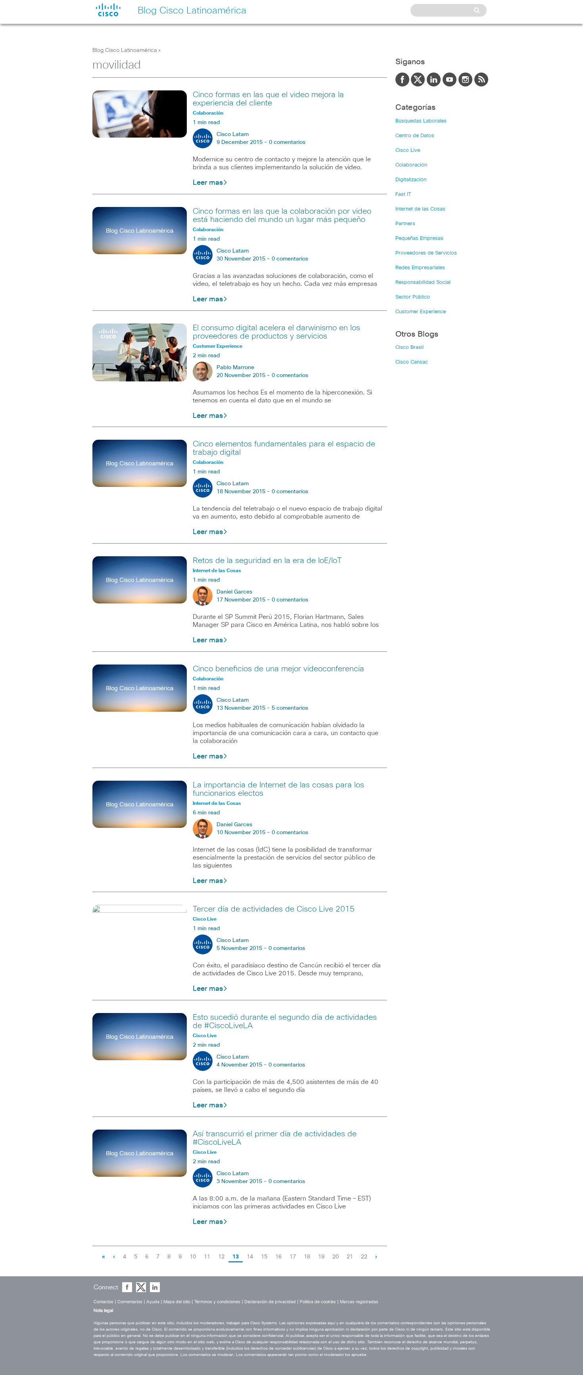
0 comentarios (287, 142)
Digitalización (410, 179)
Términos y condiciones (217, 1302)
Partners (405, 223)
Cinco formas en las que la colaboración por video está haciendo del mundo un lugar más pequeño (282, 215)
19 (321, 1257)
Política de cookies (318, 1302)
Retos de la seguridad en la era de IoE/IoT (267, 561)
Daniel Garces (234, 592)
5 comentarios (290, 708)
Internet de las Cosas (420, 209)
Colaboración (411, 165)
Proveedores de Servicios (426, 253)
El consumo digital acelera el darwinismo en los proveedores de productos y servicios (276, 332)
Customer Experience (420, 311)
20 (335, 1257)
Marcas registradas (359, 1302)
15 (264, 1257)
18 (307, 1257)
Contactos (103, 1302)
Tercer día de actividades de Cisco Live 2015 (274, 909)
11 (207, 1257)
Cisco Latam (233, 134)
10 (193, 1257)
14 (250, 1257)
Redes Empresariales (420, 267)
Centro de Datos (414, 135)
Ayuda (152, 1302)
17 (293, 1257)
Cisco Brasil (409, 347)
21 (350, 1257)
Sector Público (412, 297)
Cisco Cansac (411, 362)
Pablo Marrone (235, 367)
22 (364, 1257)
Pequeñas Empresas (419, 238)
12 (221, 1257)
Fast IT (403, 194)
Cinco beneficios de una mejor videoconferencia (278, 669)
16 (278, 1257)
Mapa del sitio (176, 1302)
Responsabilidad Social (423, 282)
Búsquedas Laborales (421, 121)
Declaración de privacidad (270, 1302)
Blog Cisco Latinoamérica (124, 50)
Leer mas (208, 182)
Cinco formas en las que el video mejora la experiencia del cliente (268, 99)
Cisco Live (407, 150)
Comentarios (129, 1302)
